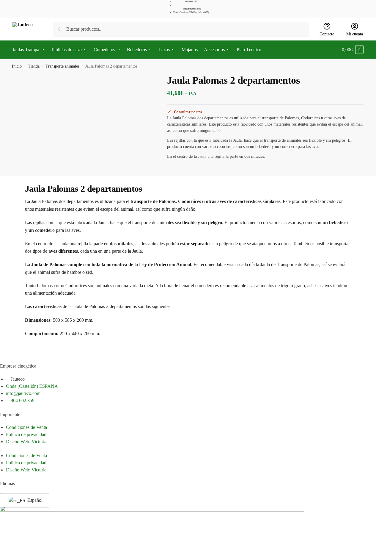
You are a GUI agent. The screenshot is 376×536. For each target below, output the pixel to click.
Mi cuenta (354, 34)
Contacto (327, 34)
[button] (353, 50)
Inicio (17, 66)
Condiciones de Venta (26, 427)
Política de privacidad (26, 434)
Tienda (34, 66)
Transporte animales (62, 66)
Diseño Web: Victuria (26, 441)
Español (34, 500)
